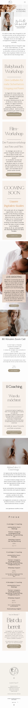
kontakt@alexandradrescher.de (14, 687)
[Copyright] (14, 705)
